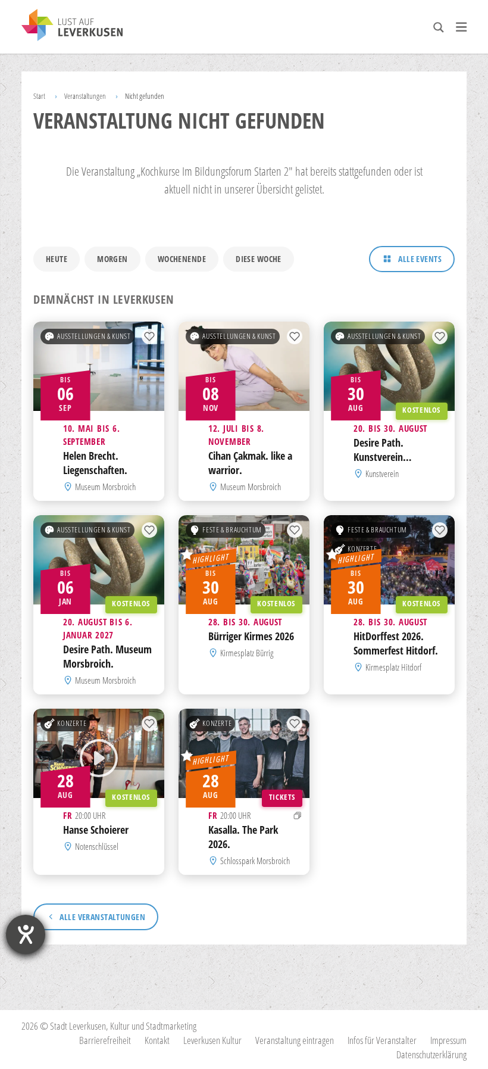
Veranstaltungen (85, 96)
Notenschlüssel (96, 846)
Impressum (448, 1040)
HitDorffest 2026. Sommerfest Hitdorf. (396, 643)
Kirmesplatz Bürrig (246, 653)
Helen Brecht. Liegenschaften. (95, 462)
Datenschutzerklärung (431, 1054)
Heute (56, 258)
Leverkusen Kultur (212, 1040)
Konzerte (362, 549)
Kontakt (157, 1040)
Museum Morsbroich (105, 487)
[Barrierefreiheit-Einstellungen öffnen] (25, 934)
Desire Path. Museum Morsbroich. (107, 656)
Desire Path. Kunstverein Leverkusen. (378, 456)
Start (39, 96)
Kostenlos (421, 411)
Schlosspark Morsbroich (255, 861)
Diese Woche (258, 258)
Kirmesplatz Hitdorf (393, 667)
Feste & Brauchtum (232, 530)
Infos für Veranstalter (382, 1040)
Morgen (112, 258)
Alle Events (420, 258)
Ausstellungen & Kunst (93, 336)
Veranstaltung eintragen (294, 1040)
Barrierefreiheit (105, 1040)
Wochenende (182, 258)
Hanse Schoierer (96, 829)
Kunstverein (382, 473)
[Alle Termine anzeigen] (297, 815)
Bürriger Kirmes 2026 (251, 636)
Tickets (282, 798)
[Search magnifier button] (438, 27)
